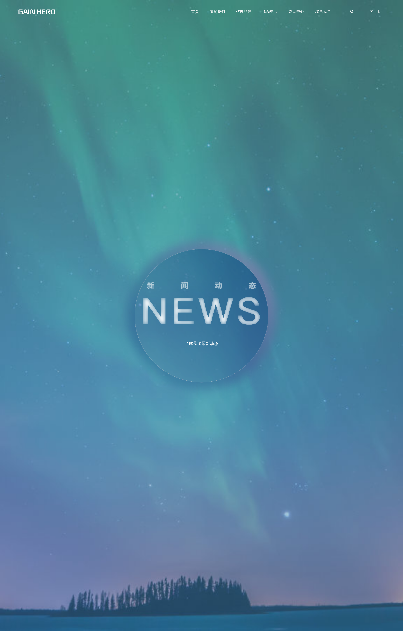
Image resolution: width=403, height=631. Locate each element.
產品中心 (270, 12)
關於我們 (217, 12)
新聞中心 (296, 12)
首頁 (195, 12)
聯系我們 (322, 12)
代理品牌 (243, 12)
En (380, 12)
